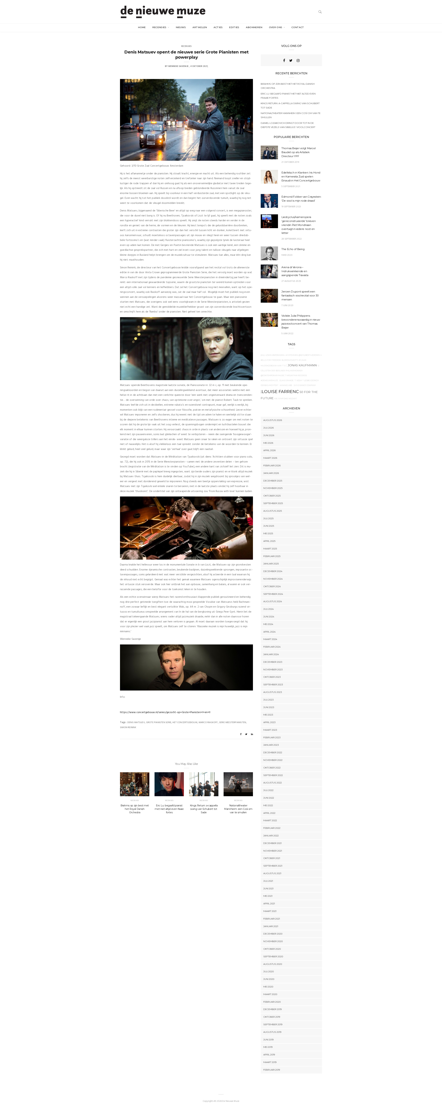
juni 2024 (268, 616)
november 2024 (273, 578)
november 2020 (273, 941)
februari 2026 (272, 465)
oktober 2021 (271, 858)
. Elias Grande (286, 380)
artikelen (200, 27)
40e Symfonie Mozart (285, 399)
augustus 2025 (272, 510)
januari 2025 (271, 563)
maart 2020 (270, 994)
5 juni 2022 (287, 333)
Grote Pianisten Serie (158, 722)
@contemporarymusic (273, 375)
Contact (297, 27)
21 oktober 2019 (290, 162)
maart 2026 (270, 457)
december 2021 (272, 843)
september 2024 (273, 594)
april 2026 (269, 450)
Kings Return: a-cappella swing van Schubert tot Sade (204, 809)
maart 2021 (269, 911)
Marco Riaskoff (208, 722)
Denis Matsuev (136, 722)
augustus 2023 (272, 692)
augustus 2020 (272, 964)
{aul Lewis (266, 355)
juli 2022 (268, 790)
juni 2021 (268, 888)
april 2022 (269, 813)
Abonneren (254, 27)
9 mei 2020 (286, 255)
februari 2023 (272, 737)
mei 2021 (267, 896)
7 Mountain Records (296, 375)
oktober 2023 (272, 676)
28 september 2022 (291, 239)
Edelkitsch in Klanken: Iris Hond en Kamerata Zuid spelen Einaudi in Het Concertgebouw (300, 176)
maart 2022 (270, 820)
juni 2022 (268, 797)
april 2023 (269, 722)
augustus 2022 (272, 782)
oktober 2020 (272, 948)
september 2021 (272, 865)
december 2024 (272, 571)
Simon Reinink (128, 727)
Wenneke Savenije (178, 66)
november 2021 (272, 850)
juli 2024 (268, 609)
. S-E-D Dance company (304, 385)
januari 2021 (270, 926)
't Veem (298, 380)
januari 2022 (271, 835)
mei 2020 (268, 986)
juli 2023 (268, 699)
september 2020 (273, 956)
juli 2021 (268, 881)
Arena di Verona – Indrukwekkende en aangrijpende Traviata (294, 271)
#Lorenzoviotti (290, 360)
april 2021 (269, 903)
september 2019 (272, 1024)
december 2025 (272, 480)
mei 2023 (268, 714)
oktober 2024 (272, 586)
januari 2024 (271, 654)
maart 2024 (270, 639)
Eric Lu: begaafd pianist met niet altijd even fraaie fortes (169, 809)
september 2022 (273, 775)
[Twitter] (290, 60)
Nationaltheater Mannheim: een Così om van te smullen (238, 809)
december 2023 (272, 661)
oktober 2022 (272, 767)
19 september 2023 (291, 206)
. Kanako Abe (285, 385)
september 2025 (273, 503)
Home (142, 27)
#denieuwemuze (269, 380)
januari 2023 (271, 744)
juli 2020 (268, 971)
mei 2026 (268, 442)
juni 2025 (268, 525)
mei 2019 (268, 1047)
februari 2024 (272, 646)
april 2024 (269, 631)
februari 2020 (272, 1001)
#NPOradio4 (278, 355)
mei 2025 (268, 533)
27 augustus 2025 (291, 281)
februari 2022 (271, 828)
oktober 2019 (271, 1016)
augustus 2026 (272, 420)
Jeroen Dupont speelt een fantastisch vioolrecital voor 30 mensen (300, 295)
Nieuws (181, 27)
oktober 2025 (272, 495)
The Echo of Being (293, 249)
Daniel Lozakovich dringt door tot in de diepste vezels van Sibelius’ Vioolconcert (288, 125)
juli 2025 (268, 518)
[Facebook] (284, 60)
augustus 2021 (272, 873)
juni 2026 (268, 435)
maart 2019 (270, 1062)
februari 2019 (271, 1069)
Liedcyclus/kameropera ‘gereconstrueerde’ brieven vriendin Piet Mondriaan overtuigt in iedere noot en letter (298, 225)
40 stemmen (291, 355)
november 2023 (273, 669)
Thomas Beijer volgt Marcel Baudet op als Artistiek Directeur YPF (298, 152)
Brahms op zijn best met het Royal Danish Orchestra (135, 809)
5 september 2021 (290, 186)
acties (218, 27)
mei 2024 (268, 624)
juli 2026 (268, 427)
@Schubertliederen (309, 355)
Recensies (159, 27)
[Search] (320, 12)
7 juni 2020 (287, 305)
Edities (234, 27)
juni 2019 (268, 1039)
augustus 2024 (272, 601)
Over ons (276, 27)
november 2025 (272, 488)
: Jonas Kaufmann (301, 365)
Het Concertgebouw (184, 722)
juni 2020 (268, 979)
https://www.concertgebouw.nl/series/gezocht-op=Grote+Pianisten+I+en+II (165, 712)
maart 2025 (270, 548)
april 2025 (269, 541)
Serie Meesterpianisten (232, 722)
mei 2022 (268, 805)
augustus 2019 (272, 1032)
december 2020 (272, 933)
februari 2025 (271, 556)
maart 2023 (270, 729)
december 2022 (272, 752)
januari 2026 (271, 473)
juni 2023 (268, 707)
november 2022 (272, 760)
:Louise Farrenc (280, 391)
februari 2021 (271, 918)
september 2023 (273, 684)
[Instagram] (298, 60)
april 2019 (269, 1054)
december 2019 (272, 1009)
